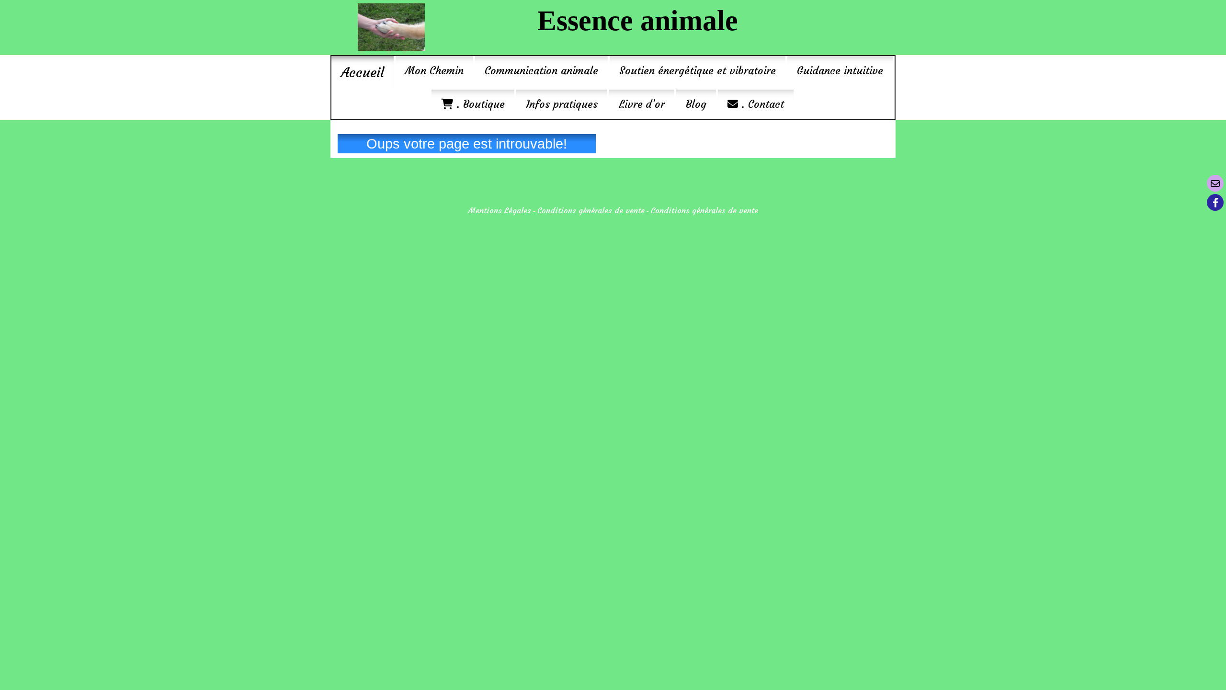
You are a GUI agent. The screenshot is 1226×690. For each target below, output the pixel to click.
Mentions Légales (499, 210)
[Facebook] (1215, 202)
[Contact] (1215, 183)
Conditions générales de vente (591, 210)
